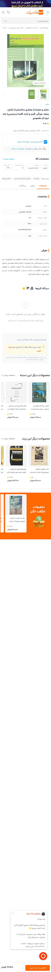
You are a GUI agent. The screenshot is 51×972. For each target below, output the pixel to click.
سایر (47, 104)
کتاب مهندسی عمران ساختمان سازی (26, 130)
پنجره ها (36, 178)
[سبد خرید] (8, 12)
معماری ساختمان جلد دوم (22, 178)
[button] (4, 398)
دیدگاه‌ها (22, 185)
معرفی (32, 185)
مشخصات (43, 185)
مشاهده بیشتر (9, 375)
